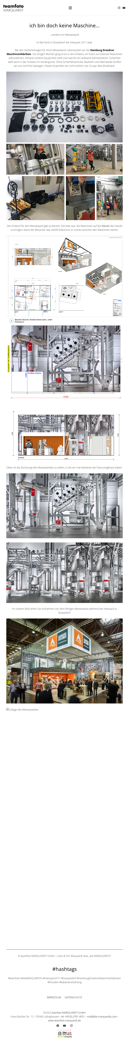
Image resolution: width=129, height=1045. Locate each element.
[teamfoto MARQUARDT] (13, 8)
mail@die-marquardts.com (102, 1016)
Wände (105, 226)
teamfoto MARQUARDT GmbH (69, 1012)
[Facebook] (58, 1026)
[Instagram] (118, 7)
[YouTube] (123, 7)
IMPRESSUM (54, 997)
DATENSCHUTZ (73, 997)
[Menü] (70, 8)
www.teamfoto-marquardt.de (64, 1020)
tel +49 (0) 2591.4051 (73, 1016)
